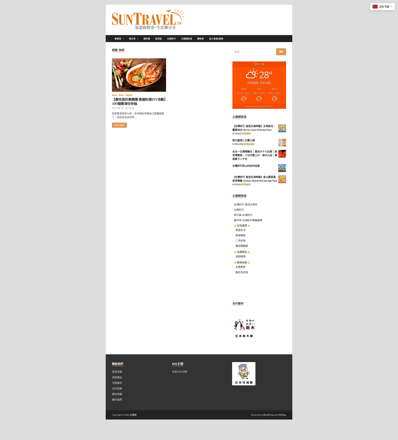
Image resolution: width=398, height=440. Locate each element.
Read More (118, 124)
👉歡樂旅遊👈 (242, 262)
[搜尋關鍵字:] (259, 51)
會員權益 (117, 377)
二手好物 (240, 240)
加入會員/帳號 (216, 38)
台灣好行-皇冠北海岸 (245, 204)
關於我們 (117, 399)
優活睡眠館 (242, 245)
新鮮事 (118, 38)
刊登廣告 (117, 382)
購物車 (200, 38)
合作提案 (117, 388)
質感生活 (240, 229)
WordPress (268, 414)
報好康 (146, 38)
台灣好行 (171, 38)
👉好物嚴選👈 (242, 225)
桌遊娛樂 (240, 256)
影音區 (158, 38)
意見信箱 (117, 371)
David (131, 108)
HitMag (282, 414)
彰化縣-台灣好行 (243, 214)
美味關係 (240, 235)
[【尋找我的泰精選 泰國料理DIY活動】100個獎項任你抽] (139, 76)
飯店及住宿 (242, 272)
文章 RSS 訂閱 (179, 371)
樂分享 (132, 38)
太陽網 (133, 414)
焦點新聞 (128, 95)
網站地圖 (117, 394)
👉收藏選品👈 (242, 251)
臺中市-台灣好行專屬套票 (248, 220)
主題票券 (240, 266)
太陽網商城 (186, 38)
